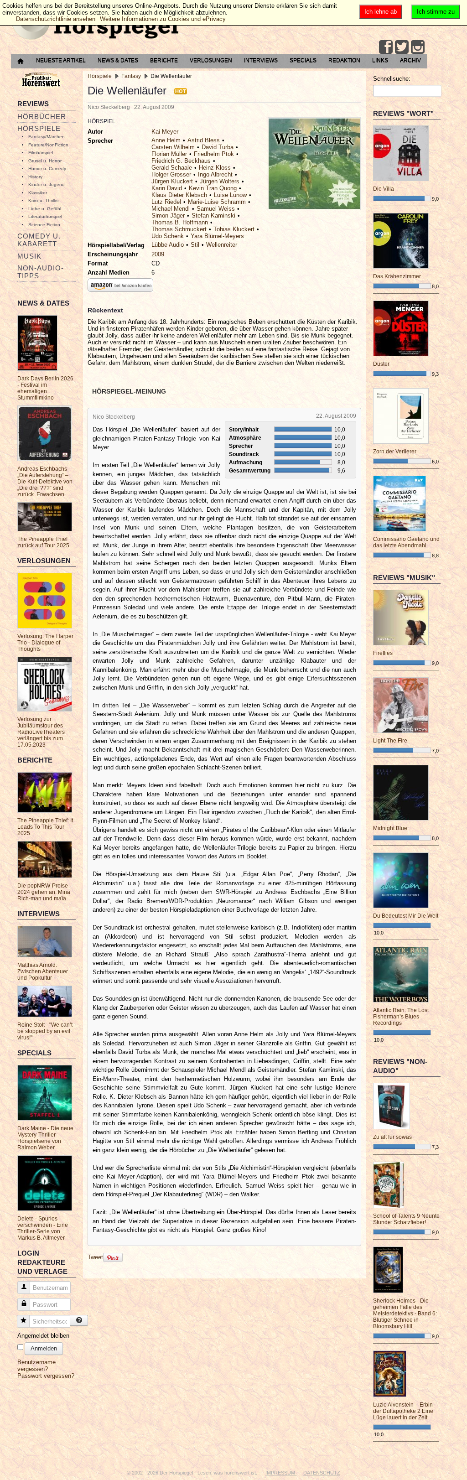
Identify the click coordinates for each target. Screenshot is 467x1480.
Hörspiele (39, 128)
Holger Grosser (171, 174)
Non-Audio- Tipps (40, 272)
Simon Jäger (168, 215)
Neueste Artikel (61, 60)
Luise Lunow (230, 195)
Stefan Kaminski (213, 215)
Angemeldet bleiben (43, 1335)
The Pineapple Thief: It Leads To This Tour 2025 (45, 826)
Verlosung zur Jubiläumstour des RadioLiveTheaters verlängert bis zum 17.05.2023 (41, 732)
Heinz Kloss (215, 167)
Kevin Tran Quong (213, 188)
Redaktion (344, 60)
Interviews (261, 60)
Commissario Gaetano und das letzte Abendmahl (406, 542)
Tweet (95, 1257)
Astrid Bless (203, 140)
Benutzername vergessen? (36, 1365)
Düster (381, 364)
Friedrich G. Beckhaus (181, 160)
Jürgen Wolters (219, 181)
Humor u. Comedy (47, 168)
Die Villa (383, 189)
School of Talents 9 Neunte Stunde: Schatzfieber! (406, 1219)
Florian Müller (169, 154)
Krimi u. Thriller (43, 200)
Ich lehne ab (380, 11)
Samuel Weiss (216, 208)
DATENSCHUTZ (321, 1472)
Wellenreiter (221, 244)
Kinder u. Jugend (46, 184)
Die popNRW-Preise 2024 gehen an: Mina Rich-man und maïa (43, 892)
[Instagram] (418, 47)
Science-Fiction (44, 224)
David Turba (218, 147)
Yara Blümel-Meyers (217, 236)
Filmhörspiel (40, 152)
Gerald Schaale (171, 167)
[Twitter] (402, 47)
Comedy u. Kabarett (39, 240)
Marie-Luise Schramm (217, 201)
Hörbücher (41, 116)
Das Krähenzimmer (397, 276)
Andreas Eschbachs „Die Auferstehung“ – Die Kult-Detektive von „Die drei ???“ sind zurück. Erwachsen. (45, 482)
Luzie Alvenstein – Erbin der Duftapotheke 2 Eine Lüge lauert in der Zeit (403, 1411)
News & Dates (118, 60)
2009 (157, 254)
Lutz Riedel (166, 201)
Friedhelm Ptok (214, 154)
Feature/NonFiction (48, 144)
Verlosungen (211, 60)
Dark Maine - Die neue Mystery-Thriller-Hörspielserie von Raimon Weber (45, 1138)
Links (380, 60)
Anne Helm (166, 140)
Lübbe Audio (167, 244)
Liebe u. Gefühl (44, 208)
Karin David (166, 188)
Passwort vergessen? (45, 1375)
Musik (29, 256)
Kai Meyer (164, 131)
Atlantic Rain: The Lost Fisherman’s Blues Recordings (401, 1016)
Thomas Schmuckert (179, 229)
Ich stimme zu (436, 11)
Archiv (410, 60)
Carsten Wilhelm (173, 147)
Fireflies (383, 653)
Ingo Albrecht (215, 174)
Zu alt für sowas (392, 1137)
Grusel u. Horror (45, 160)
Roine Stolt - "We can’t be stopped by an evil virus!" (45, 1031)
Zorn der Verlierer (394, 451)
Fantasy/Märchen (46, 136)
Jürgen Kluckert (172, 181)
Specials (303, 60)
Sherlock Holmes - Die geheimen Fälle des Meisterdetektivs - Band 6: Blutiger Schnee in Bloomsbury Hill (405, 1313)
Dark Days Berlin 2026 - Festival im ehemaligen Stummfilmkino (45, 388)
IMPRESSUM (280, 1472)
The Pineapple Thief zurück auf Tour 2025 (43, 542)
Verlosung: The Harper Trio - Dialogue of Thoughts (45, 642)
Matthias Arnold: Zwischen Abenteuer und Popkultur (42, 971)
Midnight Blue (390, 828)
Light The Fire (390, 740)
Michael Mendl (170, 208)
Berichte (164, 60)
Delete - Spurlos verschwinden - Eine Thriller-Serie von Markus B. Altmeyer (42, 1228)
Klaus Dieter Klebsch (179, 195)
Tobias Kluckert (233, 229)
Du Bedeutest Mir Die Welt (405, 916)
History (35, 176)
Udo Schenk (167, 236)
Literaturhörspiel (45, 216)
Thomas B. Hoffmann (179, 222)
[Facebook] (386, 47)
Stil (195, 244)
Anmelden (44, 1348)
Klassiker (37, 192)
